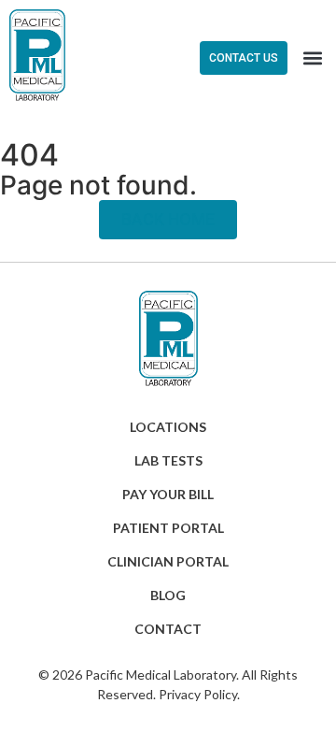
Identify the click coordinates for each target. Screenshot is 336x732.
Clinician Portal (168, 561)
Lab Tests (168, 460)
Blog (168, 595)
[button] (312, 57)
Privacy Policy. (199, 694)
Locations (168, 427)
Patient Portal (168, 528)
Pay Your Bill (168, 494)
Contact (168, 629)
